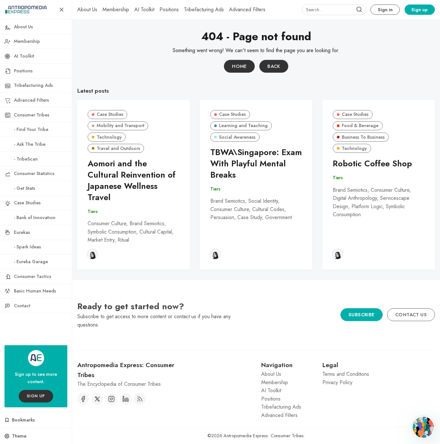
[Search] (359, 10)
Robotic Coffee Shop (372, 164)
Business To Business (363, 137)
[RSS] (140, 399)
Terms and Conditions (345, 374)
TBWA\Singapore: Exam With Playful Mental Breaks (256, 163)
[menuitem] (87, 9)
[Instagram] (111, 399)
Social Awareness (237, 137)
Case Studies (110, 114)
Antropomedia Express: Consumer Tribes (264, 435)
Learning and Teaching (243, 125)
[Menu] (61, 10)
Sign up (419, 9)
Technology (109, 137)
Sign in (385, 9)
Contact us (411, 314)
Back (273, 66)
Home (239, 66)
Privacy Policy (337, 382)
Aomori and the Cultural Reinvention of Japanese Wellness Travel (132, 180)
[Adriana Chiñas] (92, 254)
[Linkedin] (125, 399)
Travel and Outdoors (118, 148)
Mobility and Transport (120, 125)
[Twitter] (97, 399)
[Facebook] (83, 399)
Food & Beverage (360, 125)
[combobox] (334, 9)
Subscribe (362, 314)
